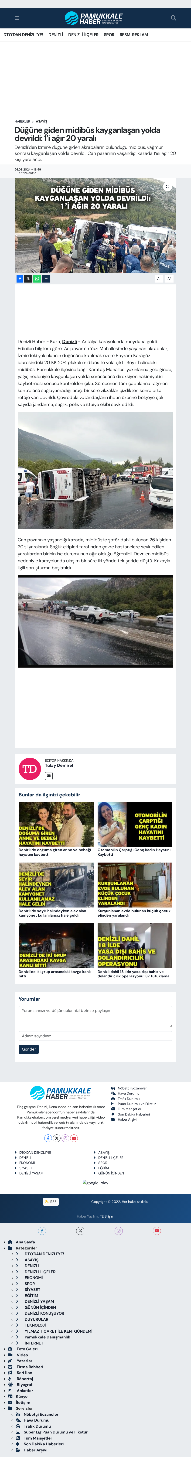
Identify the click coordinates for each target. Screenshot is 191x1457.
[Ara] (173, 18)
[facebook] (42, 1231)
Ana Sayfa (25, 1242)
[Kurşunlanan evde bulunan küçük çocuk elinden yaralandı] (135, 884)
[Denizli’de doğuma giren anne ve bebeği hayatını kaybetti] (56, 823)
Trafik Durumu (129, 1098)
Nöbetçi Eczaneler (132, 1088)
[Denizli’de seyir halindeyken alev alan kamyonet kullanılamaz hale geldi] (56, 884)
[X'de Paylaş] (28, 279)
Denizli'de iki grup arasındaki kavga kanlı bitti (55, 974)
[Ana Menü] (17, 17)
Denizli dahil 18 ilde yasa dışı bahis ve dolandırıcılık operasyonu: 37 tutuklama (133, 974)
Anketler (24, 1390)
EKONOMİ (27, 1162)
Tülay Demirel (59, 765)
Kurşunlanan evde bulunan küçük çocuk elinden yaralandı (134, 913)
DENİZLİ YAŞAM (31, 1173)
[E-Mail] (49, 776)
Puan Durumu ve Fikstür (137, 1104)
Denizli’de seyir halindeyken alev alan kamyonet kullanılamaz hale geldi (52, 913)
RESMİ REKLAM (134, 35)
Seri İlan (24, 1372)
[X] (57, 1138)
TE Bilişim (107, 1216)
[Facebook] (48, 1138)
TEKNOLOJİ (35, 1325)
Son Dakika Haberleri (134, 1114)
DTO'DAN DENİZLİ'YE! (23, 35)
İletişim (23, 1402)
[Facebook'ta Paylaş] (20, 279)
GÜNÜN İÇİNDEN (111, 1173)
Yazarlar (24, 1360)
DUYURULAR (36, 1319)
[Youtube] (74, 1138)
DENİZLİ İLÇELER (83, 35)
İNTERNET (33, 1343)
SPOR (109, 35)
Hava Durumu (129, 1093)
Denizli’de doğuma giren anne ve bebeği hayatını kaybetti (55, 852)
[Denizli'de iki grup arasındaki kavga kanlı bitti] (56, 945)
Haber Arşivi (127, 1119)
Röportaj (24, 1378)
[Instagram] (65, 1138)
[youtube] (157, 1231)
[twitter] (80, 1231)
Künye (21, 1396)
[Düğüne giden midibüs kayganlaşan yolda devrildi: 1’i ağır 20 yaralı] (96, 225)
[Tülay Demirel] (30, 768)
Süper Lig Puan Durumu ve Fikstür (56, 1432)
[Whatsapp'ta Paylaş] (37, 279)
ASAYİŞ (41, 121)
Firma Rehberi (29, 1366)
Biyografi (25, 1384)
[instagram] (119, 1231)
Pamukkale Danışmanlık (47, 1337)
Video (22, 1355)
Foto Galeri (27, 1348)
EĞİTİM (103, 1168)
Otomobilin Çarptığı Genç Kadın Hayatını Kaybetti (134, 852)
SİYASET (25, 1168)
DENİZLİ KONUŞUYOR (44, 1313)
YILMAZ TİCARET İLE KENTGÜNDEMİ (58, 1331)
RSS (53, 1201)
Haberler (22, 121)
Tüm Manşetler (129, 1109)
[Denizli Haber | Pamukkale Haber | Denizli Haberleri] (94, 18)
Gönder (29, 1049)
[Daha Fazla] (46, 279)
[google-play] (95, 1182)
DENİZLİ (55, 35)
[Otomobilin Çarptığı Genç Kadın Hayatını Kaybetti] (135, 823)
